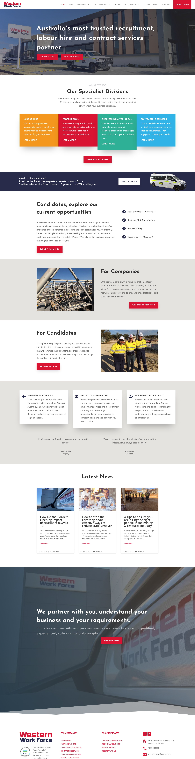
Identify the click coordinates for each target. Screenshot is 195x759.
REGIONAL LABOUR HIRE (111, 744)
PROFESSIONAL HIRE (68, 744)
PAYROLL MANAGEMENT (70, 758)
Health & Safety (119, 5)
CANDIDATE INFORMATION (112, 740)
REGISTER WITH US (48, 367)
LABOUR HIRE (66, 740)
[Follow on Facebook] (145, 734)
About (71, 5)
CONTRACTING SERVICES (70, 751)
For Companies (83, 5)
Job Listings (134, 5)
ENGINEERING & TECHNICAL (71, 747)
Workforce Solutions (143, 305)
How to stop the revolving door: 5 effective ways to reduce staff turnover (97, 521)
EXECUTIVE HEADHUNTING (71, 754)
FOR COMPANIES (47, 57)
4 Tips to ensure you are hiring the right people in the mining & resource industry (139, 521)
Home (63, 5)
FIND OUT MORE (129, 182)
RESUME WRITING (108, 747)
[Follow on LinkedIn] (149, 734)
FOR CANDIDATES (72, 57)
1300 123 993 (182, 5)
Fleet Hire (146, 5)
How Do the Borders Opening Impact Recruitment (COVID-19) (55, 521)
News (155, 5)
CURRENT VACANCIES (49, 249)
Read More (44, 544)
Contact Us (165, 5)
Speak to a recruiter (97, 160)
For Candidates (101, 5)
